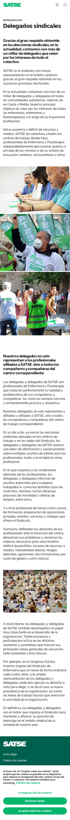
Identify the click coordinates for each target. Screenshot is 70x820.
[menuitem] (10, 754)
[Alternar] (57, 5)
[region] (35, 792)
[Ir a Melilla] (12, 4)
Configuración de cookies (35, 792)
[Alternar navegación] (65, 5)
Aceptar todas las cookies (35, 810)
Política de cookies (28, 782)
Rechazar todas (35, 800)
